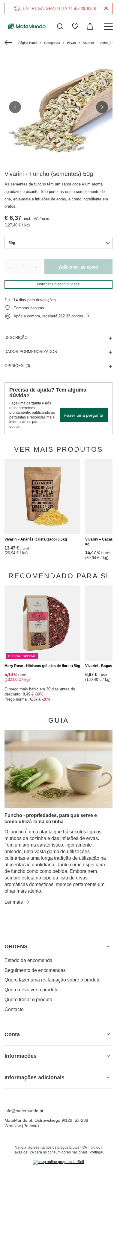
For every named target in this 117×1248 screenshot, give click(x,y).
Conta (12, 1034)
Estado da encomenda (28, 960)
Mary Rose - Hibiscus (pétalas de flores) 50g (42, 666)
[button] (15, 107)
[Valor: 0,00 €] (90, 26)
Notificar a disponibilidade (58, 284)
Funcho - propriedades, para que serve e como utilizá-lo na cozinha (50, 818)
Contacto (14, 1009)
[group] (58, 107)
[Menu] (108, 26)
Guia (58, 720)
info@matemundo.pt (23, 1110)
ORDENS (16, 946)
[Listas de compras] (75, 26)
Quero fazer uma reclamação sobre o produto (52, 979)
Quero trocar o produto (28, 999)
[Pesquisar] (60, 26)
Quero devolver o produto (31, 989)
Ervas (71, 43)
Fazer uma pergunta (83, 415)
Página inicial (27, 43)
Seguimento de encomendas (35, 970)
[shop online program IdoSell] (58, 1162)
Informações (20, 1056)
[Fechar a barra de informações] (106, 8)
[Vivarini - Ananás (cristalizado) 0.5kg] (42, 497)
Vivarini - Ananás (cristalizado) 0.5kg (35, 539)
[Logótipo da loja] (27, 26)
